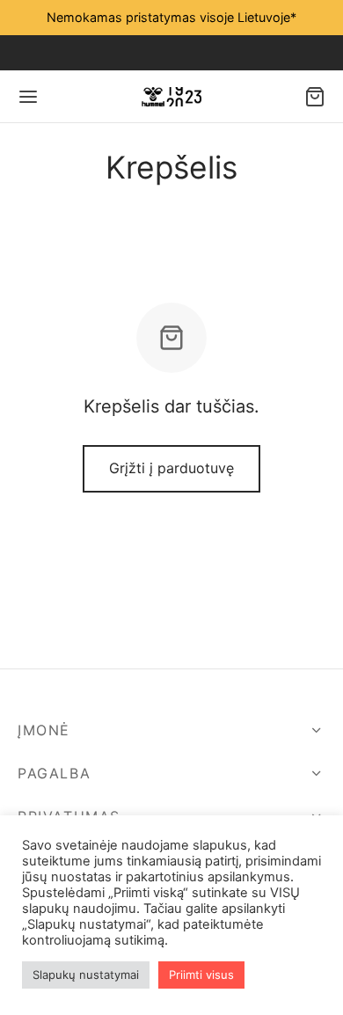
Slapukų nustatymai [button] (86, 975)
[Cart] (314, 96)
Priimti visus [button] (201, 975)
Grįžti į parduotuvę (171, 468)
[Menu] (28, 97)
